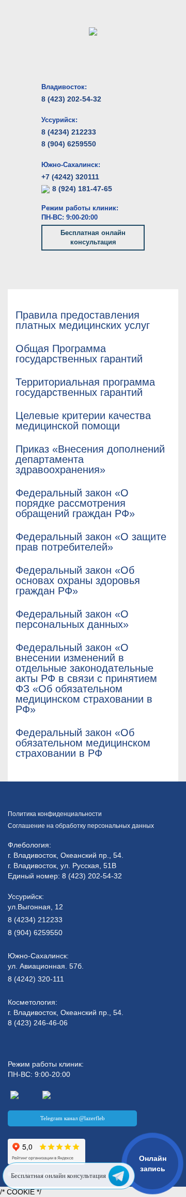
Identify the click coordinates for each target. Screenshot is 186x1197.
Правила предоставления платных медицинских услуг (83, 320)
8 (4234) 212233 (68, 132)
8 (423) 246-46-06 (38, 1023)
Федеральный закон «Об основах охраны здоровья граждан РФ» (78, 580)
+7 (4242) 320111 (70, 177)
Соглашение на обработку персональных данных (81, 825)
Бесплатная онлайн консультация (93, 237)
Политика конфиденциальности (55, 814)
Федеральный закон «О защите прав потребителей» (91, 541)
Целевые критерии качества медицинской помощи (83, 420)
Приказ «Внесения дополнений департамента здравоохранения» (90, 459)
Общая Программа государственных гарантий (79, 353)
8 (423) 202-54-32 (71, 99)
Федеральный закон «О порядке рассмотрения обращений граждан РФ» (75, 503)
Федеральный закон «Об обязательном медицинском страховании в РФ (83, 742)
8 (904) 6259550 (68, 144)
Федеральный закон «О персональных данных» (72, 619)
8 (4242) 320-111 (36, 979)
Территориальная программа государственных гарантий (85, 387)
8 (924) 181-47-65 (82, 189)
